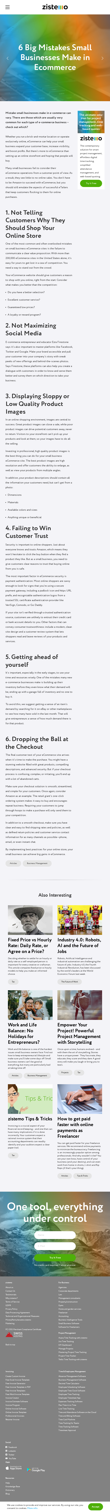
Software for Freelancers (69, 1327)
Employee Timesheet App (69, 1398)
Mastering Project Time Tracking (72, 1352)
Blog (8, 1494)
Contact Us (10, 1291)
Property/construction (68, 1302)
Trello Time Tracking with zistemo (72, 1360)
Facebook (12, 1447)
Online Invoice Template (16, 1412)
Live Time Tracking (66, 1409)
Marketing (10, 1323)
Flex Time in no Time (67, 1405)
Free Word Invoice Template (18, 1394)
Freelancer (63, 1313)
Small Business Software (68, 1323)
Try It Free (91, 183)
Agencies (62, 1287)
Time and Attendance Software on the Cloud (77, 1412)
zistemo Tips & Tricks (30, 1119)
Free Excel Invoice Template (18, 1380)
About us (9, 1287)
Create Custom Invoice (15, 1376)
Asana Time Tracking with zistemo (72, 1338)
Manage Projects (65, 1349)
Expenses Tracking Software (70, 1402)
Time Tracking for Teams (68, 1423)
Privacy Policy (11, 1309)
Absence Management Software (72, 1376)
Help (8, 1483)
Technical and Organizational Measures (22, 1316)
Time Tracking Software (68, 1427)
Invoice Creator (12, 1398)
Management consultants (69, 1298)
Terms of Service (13, 1302)
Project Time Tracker (67, 1356)
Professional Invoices (15, 1416)
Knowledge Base (13, 1487)
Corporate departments (68, 1291)
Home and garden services (69, 1309)
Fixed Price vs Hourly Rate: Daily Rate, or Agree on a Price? (30, 946)
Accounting (63, 1316)
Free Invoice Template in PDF (18, 1387)
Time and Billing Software (69, 1416)
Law (60, 1295)
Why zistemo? (12, 1298)
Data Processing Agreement (18, 1313)
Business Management (37, 863)
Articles (13, 863)
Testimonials (11, 1295)
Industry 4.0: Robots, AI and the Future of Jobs (79, 946)
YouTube (12, 1459)
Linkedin (12, 1451)
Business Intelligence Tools (70, 1320)
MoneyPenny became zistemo (18, 1320)
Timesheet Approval (67, 1430)
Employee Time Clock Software (71, 1391)
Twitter (11, 1455)
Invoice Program (13, 1405)
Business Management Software (72, 1380)
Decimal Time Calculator (68, 1384)
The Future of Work (69, 982)
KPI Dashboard (65, 1345)
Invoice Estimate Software (17, 1402)
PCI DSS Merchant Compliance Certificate (23, 1329)
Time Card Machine (66, 1420)
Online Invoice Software (16, 1409)
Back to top (10, 1345)
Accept (95, 1507)
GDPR (8, 1305)
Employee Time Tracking (68, 1394)
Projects (65, 1073)
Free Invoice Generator (15, 1384)
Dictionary (10, 1490)
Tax (13, 982)
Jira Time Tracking (66, 1341)
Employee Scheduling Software (71, 1387)
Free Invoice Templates (15, 1391)
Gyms (60, 1305)
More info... (33, 1508)
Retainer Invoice (12, 1420)
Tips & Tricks (82, 1176)
